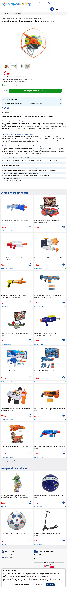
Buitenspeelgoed (27, 18)
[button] (32, 99)
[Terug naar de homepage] (16, 4)
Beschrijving (6, 112)
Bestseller (18, 13)
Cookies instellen (38, 584)
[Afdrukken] (5, 108)
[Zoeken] (52, 9)
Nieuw (26, 13)
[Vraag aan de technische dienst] (8, 108)
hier (49, 580)
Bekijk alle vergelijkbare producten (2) (10, 461)
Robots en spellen (6, 344)
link (47, 576)
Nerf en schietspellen (7, 231)
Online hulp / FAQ (9, 555)
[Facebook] (3, 108)
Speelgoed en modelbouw (13, 18)
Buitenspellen (38, 18)
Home (3, 18)
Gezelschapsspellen (39, 231)
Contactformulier (9, 557)
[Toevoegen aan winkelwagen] (30, 227)
